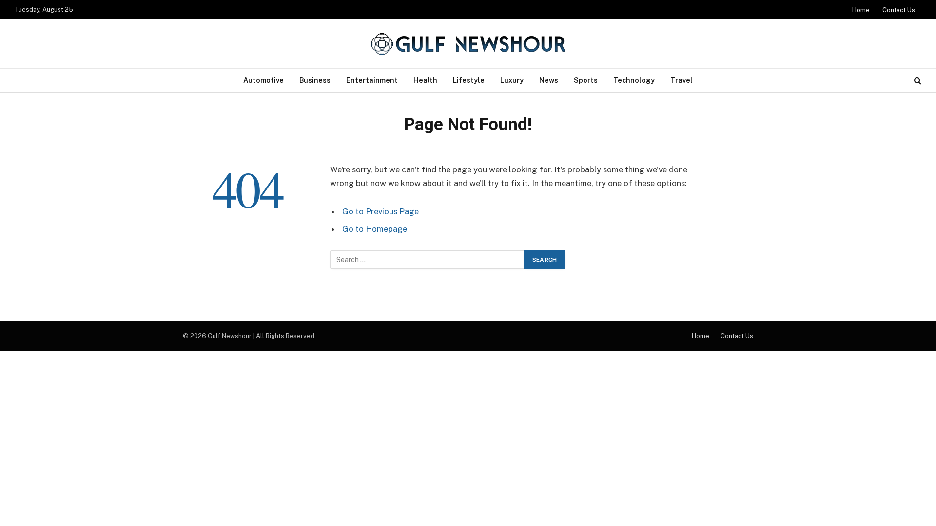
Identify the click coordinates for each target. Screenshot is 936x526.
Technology (634, 80)
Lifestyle (469, 80)
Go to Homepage (374, 229)
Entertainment (372, 80)
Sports (586, 80)
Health (425, 80)
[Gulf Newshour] (468, 44)
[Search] (916, 81)
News (548, 80)
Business (315, 80)
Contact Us (898, 10)
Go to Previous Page (380, 211)
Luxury (512, 80)
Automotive (263, 80)
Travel (681, 80)
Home (861, 10)
